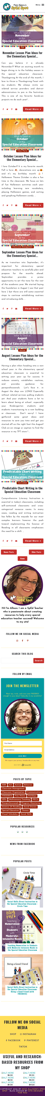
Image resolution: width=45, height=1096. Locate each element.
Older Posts (36, 552)
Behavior (28, 785)
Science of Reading (11, 807)
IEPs (4, 800)
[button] (22, 718)
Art (10, 785)
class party (22, 151)
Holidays (32, 796)
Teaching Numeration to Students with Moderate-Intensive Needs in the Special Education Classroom (22, 947)
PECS (35, 800)
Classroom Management (22, 247)
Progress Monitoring (30, 803)
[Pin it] (12, 109)
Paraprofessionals (10, 803)
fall (22, 47)
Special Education (10, 810)
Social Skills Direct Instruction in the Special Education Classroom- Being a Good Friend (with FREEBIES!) (22, 990)
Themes (25, 810)
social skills (26, 814)
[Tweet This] (7, 109)
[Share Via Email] (16, 109)
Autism (22, 350)
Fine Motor (20, 796)
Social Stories (30, 807)
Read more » (33, 109)
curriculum (22, 483)
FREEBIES (7, 796)
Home (22, 558)
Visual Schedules (10, 814)
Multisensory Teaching (19, 800)
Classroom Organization (13, 792)
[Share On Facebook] (3, 109)
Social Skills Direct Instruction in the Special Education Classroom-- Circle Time (22, 903)
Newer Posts (9, 552)
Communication (34, 792)
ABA (4, 785)
